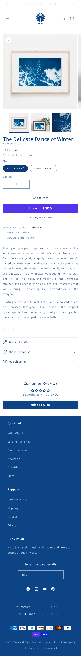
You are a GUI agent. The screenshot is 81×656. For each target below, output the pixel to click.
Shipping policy (52, 648)
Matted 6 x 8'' (15, 168)
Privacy (12, 525)
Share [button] (10, 328)
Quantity (7, 176)
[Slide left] (4, 123)
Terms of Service (17, 499)
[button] (7, 18)
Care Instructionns (19, 441)
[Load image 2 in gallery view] (40, 123)
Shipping (7, 155)
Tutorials (13, 467)
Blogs (11, 475)
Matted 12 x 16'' (43, 168)
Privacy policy (68, 642)
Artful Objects (16, 433)
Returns (12, 516)
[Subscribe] (59, 574)
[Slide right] (77, 123)
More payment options (40, 217)
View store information (20, 237)
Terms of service (33, 648)
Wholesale (14, 458)
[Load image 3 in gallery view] (62, 123)
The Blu (17, 642)
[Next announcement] (74, 4)
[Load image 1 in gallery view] (19, 123)
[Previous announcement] (7, 4)
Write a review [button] (40, 405)
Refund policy (51, 642)
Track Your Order (18, 450)
